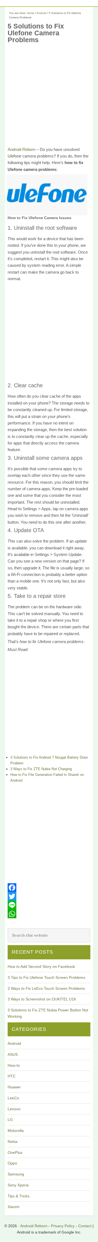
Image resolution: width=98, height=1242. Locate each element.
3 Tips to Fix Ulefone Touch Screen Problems (46, 977)
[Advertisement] (49, 97)
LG (10, 1119)
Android (14, 1043)
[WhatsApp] (49, 914)
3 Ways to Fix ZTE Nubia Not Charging (41, 769)
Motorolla (16, 1130)
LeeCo (13, 1098)
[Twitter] (49, 896)
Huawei (14, 1087)
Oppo (12, 1163)
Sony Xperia (18, 1185)
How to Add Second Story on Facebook (41, 966)
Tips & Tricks (18, 1196)
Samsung (16, 1174)
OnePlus (15, 1152)
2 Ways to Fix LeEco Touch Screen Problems (46, 988)
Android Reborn (21, 149)
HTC (12, 1076)
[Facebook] (49, 887)
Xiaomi (13, 1206)
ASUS (13, 1054)
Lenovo (14, 1109)
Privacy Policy (63, 1226)
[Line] (49, 905)
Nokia (12, 1141)
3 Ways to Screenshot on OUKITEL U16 (42, 999)
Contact (84, 1226)
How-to (14, 1065)
